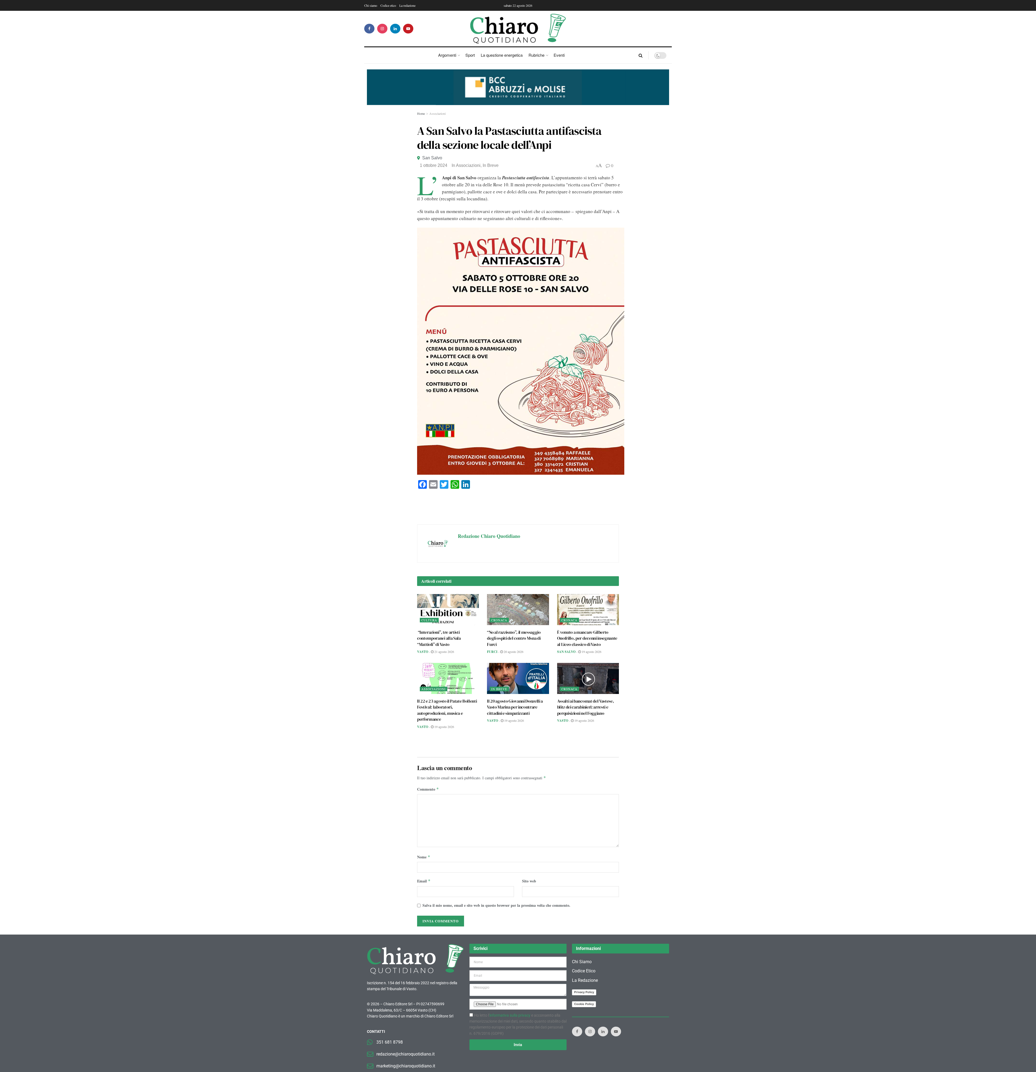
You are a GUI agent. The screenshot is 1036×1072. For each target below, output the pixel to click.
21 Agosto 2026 (444, 651)
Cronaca (499, 620)
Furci (492, 651)
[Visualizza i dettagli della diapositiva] (518, 87)
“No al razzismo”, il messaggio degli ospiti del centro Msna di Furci (513, 638)
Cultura (429, 620)
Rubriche (536, 55)
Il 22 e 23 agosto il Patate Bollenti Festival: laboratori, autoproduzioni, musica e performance (447, 710)
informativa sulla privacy (509, 1015)
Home (421, 113)
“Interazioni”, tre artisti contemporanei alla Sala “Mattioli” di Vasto (439, 638)
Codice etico (388, 5)
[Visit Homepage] (518, 28)
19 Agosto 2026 (591, 651)
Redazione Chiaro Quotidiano (489, 536)
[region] (518, 87)
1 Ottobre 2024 (433, 165)
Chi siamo (370, 5)
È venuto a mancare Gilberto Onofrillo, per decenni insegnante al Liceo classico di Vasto (587, 638)
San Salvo (432, 158)
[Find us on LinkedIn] (395, 28)
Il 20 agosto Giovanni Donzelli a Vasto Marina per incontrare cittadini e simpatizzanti (515, 707)
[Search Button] (641, 55)
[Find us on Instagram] (382, 28)
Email (424, 881)
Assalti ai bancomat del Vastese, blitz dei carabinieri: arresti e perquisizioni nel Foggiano (585, 707)
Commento (428, 789)
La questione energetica (502, 55)
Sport (470, 55)
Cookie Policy (584, 1004)
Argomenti (447, 55)
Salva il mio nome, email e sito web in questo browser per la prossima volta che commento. (496, 905)
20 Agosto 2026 (513, 651)
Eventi (559, 55)
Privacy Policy (584, 992)
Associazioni (437, 113)
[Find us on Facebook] (369, 28)
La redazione (407, 5)
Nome (423, 857)
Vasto (422, 651)
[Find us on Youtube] (408, 28)
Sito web (529, 881)
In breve (491, 165)
